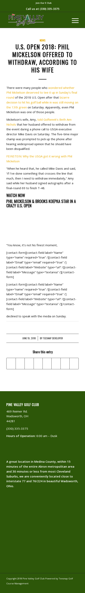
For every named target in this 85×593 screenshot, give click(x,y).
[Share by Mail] (74, 363)
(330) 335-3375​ (49, 9)
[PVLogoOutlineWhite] (35, 20)
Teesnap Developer (53, 338)
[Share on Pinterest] (29, 363)
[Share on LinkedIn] (38, 363)
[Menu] (73, 20)
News (42, 40)
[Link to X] (76, 588)
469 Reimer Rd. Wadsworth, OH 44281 (17, 416)
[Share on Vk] (56, 363)
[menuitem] (44, 3)
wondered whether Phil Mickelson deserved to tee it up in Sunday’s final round (41, 93)
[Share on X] (20, 363)
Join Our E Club (44, 2)
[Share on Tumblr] (47, 363)
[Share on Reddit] (65, 363)
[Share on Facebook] (11, 363)
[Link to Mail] (64, 588)
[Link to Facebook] (70, 588)
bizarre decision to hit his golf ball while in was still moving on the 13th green (42, 102)
